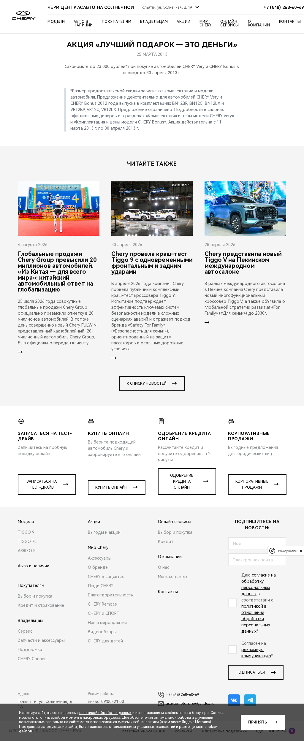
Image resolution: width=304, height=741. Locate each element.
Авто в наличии (83, 23)
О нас (163, 567)
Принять (257, 722)
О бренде (98, 567)
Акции (184, 22)
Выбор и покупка (35, 596)
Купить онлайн (111, 487)
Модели (56, 22)
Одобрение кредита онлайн (181, 482)
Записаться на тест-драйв (42, 484)
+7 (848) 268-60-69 (182, 695)
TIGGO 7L (27, 541)
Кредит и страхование (41, 605)
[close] (301, 551)
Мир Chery (206, 23)
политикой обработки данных (105, 713)
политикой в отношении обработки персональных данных (255, 619)
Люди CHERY (100, 585)
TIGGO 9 (26, 532)
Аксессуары (99, 558)
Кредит (165, 541)
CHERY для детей (105, 641)
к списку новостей (147, 383)
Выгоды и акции (104, 532)
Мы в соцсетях (172, 576)
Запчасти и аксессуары (41, 640)
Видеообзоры (102, 631)
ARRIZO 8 (27, 550)
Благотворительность (110, 595)
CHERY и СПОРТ (104, 613)
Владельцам (154, 22)
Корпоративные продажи (251, 484)
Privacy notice (287, 550)
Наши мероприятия (107, 622)
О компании (259, 23)
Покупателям (117, 22)
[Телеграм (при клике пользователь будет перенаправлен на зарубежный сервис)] (250, 700)
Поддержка (30, 649)
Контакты (290, 22)
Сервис (25, 631)
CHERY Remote (102, 604)
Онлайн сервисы (229, 23)
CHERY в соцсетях (106, 576)
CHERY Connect (33, 658)
